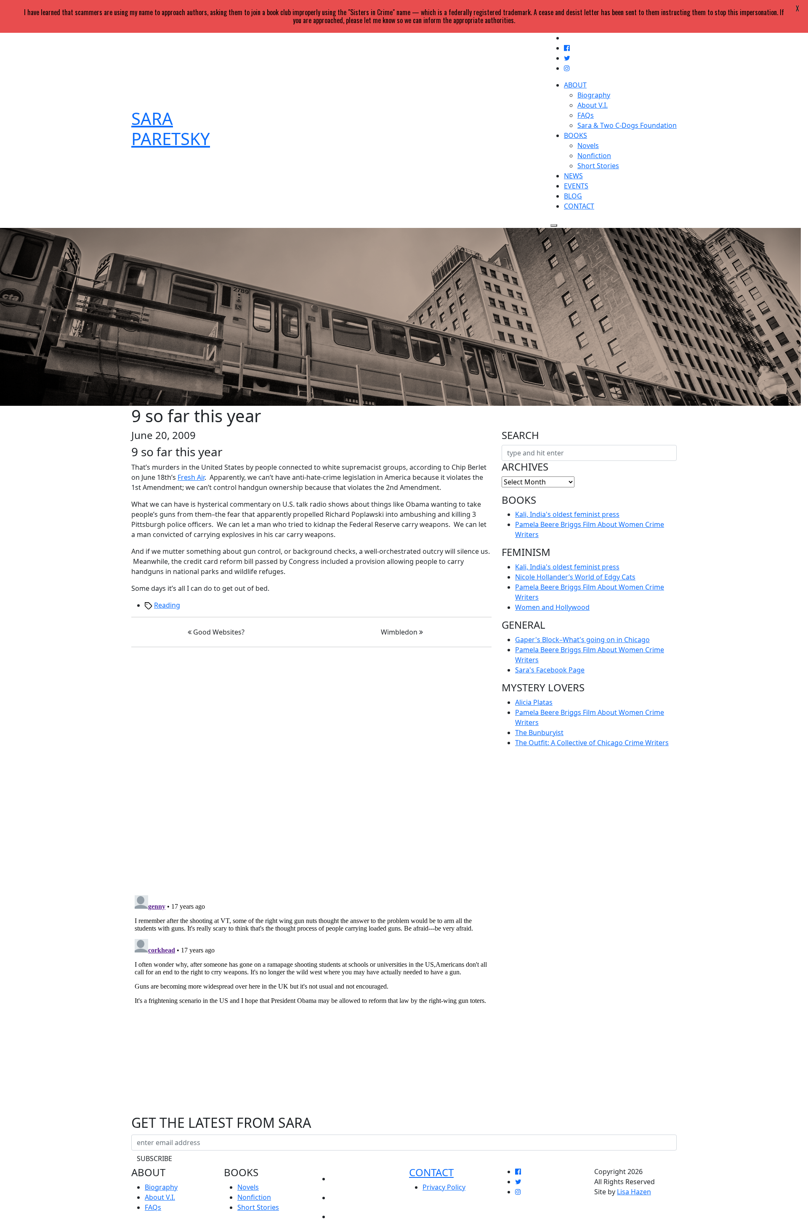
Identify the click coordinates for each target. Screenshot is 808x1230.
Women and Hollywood (552, 607)
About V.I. (592, 105)
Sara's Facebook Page (550, 670)
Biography (593, 95)
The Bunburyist (539, 732)
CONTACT (579, 206)
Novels (588, 145)
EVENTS (576, 185)
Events (344, 1195)
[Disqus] (311, 769)
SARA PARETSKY (170, 128)
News (340, 1176)
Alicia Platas (534, 702)
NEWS (573, 175)
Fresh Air (191, 477)
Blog (339, 1214)
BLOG (573, 196)
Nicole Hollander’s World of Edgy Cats (575, 577)
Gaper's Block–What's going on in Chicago (582, 639)
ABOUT (575, 85)
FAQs (585, 115)
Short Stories (598, 165)
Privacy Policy (444, 1187)
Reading (167, 605)
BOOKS (575, 135)
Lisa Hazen (634, 1191)
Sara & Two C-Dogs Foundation (627, 125)
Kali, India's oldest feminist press (567, 514)
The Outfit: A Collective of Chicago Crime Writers (592, 742)
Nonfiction (594, 155)
